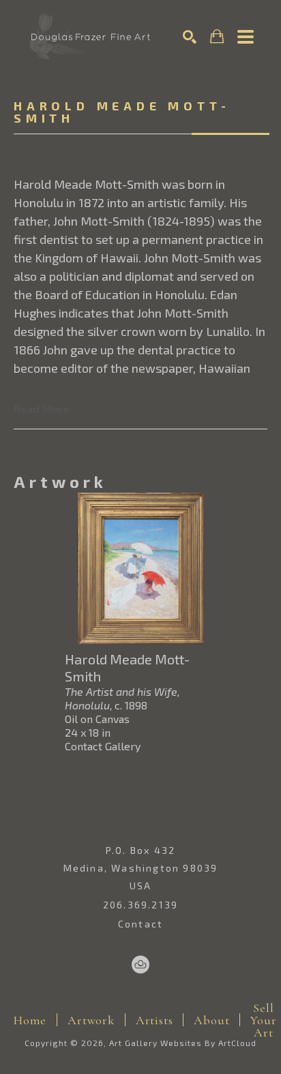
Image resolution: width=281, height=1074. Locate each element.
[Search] (189, 37)
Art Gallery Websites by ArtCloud (182, 1042)
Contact (140, 924)
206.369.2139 (140, 905)
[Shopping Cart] (217, 36)
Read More (42, 408)
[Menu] (245, 37)
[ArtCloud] (140, 965)
